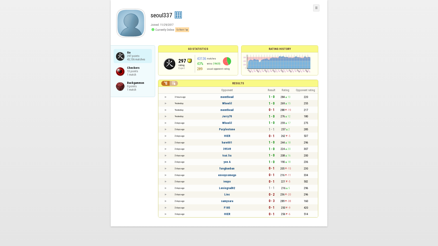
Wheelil (227, 103)
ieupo (227, 181)
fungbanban (227, 168)
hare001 (227, 142)
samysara (227, 201)
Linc (227, 194)
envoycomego (227, 175)
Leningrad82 (227, 188)
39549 (227, 149)
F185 (227, 207)
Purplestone (227, 129)
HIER (227, 136)
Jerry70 (227, 116)
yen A (227, 162)
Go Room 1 (181, 29)
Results (238, 83)
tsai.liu (227, 155)
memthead (227, 97)
